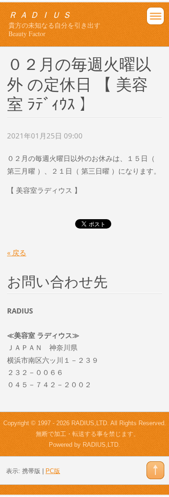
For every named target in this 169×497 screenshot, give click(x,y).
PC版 (53, 470)
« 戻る (16, 252)
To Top (155, 470)
